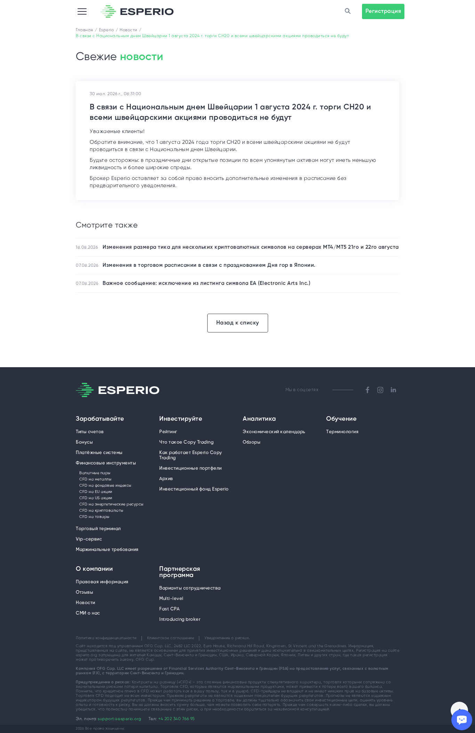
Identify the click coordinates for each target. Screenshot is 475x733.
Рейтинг (168, 432)
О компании (94, 569)
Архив (166, 479)
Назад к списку (237, 323)
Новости (85, 603)
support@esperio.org (120, 719)
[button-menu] (82, 11)
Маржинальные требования (107, 549)
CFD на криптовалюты (101, 511)
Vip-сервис (89, 539)
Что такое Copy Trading (186, 442)
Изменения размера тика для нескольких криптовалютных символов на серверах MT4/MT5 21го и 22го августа (251, 247)
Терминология (342, 432)
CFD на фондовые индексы (105, 486)
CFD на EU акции (95, 492)
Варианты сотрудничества (190, 588)
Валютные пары (95, 473)
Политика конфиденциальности (106, 638)
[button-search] (348, 11)
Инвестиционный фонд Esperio (194, 489)
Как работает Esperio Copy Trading (190, 455)
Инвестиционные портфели (190, 468)
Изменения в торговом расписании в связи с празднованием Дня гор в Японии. (209, 265)
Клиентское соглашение (170, 638)
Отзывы (84, 592)
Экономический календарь (274, 432)
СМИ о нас (88, 613)
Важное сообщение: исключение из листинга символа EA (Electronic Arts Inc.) (206, 283)
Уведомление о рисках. (227, 638)
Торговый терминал (98, 529)
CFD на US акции (95, 498)
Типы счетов (90, 432)
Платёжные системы (99, 453)
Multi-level (171, 598)
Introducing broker (179, 619)
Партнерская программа (179, 572)
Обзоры (251, 442)
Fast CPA (169, 609)
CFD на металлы (95, 479)
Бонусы (84, 442)
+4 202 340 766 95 (176, 719)
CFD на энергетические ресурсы (111, 504)
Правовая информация (102, 582)
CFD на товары (94, 517)
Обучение (341, 419)
